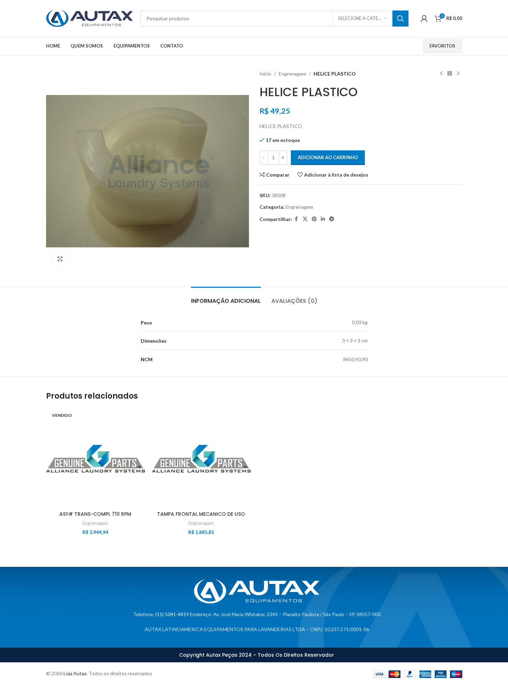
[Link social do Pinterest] (314, 219)
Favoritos (442, 46)
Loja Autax (75, 673)
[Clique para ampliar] (60, 258)
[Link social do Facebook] (296, 219)
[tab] (226, 297)
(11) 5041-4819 (172, 614)
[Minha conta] (424, 19)
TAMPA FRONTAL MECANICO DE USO (201, 514)
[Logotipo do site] (89, 18)
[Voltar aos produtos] (450, 74)
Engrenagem (292, 74)
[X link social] (305, 219)
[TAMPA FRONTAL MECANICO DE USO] (201, 458)
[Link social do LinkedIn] (323, 219)
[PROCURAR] (400, 18)
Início (265, 74)
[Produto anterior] (441, 74)
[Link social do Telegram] (331, 219)
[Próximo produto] (458, 74)
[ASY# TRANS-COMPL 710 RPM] (95, 458)
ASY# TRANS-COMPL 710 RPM (95, 514)
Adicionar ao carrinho (328, 157)
